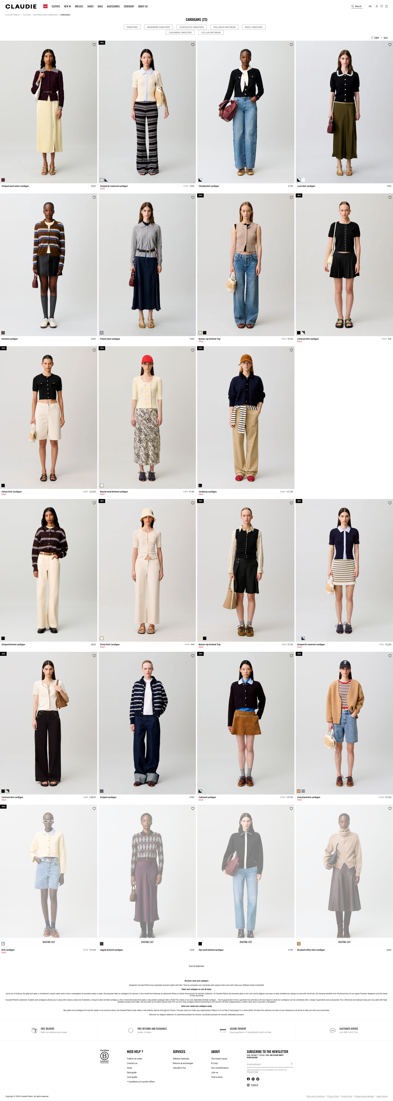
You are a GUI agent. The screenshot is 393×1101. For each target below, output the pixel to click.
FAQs (129, 1068)
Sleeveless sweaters (191, 27)
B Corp (214, 1063)
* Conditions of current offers (141, 1081)
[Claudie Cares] (104, 1056)
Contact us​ (132, 1063)
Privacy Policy (333, 1096)
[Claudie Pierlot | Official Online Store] (20, 6)
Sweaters (132, 27)
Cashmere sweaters (180, 32)
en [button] (370, 6)
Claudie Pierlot (12, 15)
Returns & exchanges (183, 1063)
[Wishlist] (94, 44)
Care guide (132, 1077)
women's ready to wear (93, 994)
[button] (44, 6)
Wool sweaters (254, 27)
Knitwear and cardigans (45, 15)
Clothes (27, 15)
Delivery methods (181, 1058)
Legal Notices (382, 1096)
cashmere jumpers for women (189, 1015)
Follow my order (134, 1058)
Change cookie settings (364, 1096)
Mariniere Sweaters (158, 27)
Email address (253, 1064)
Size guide (131, 1072)
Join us (214, 1072)
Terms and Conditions (315, 1096)
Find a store (216, 1077)
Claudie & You (179, 1068)
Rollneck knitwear (224, 27)
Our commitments (219, 1068)
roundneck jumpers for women (214, 1015)
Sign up (291, 1064)
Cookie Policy (346, 1096)
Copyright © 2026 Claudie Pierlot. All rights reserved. (27, 1096)
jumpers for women (196, 994)
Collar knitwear (211, 32)
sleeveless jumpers (236, 1015)
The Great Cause (219, 1058)
